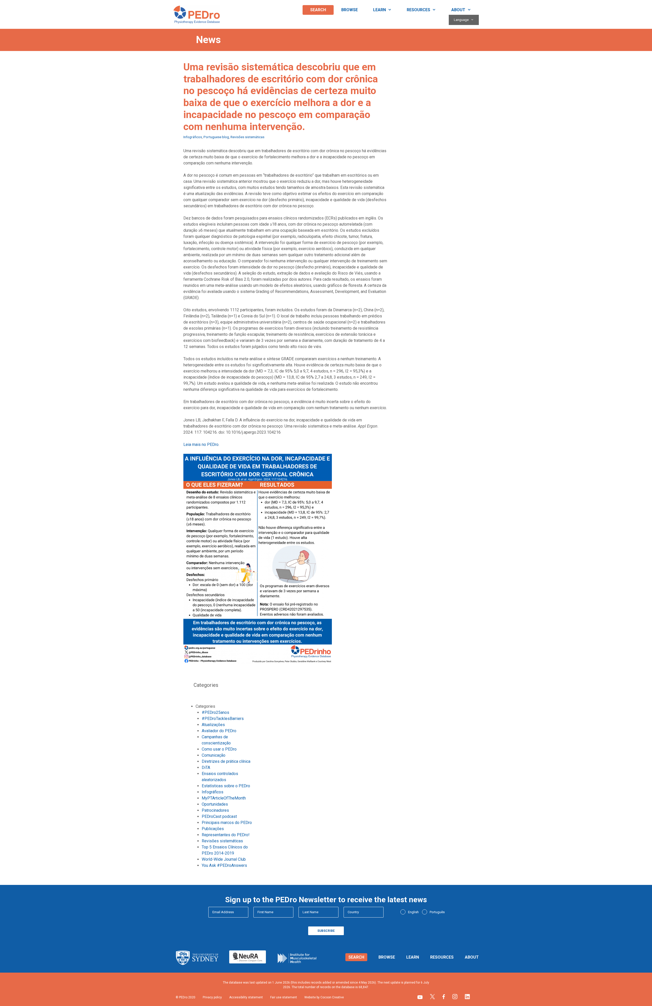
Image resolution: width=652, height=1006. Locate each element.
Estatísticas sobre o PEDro (226, 785)
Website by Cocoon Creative (324, 997)
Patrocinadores (215, 810)
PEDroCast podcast (219, 816)
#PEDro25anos (215, 712)
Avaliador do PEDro (219, 730)
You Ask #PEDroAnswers (224, 865)
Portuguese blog (216, 137)
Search (318, 9)
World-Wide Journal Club (224, 859)
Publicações (213, 828)
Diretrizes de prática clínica (226, 761)
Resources (418, 9)
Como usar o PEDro (219, 749)
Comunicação (213, 755)
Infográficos (192, 137)
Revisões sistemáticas (247, 137)
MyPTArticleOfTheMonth (224, 798)
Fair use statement (283, 997)
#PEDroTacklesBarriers (223, 718)
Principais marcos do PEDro (227, 822)
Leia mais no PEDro (201, 444)
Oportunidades (215, 804)
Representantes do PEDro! (226, 834)
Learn (379, 9)
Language (461, 20)
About (458, 9)
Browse (349, 9)
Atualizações (213, 724)
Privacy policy (212, 997)
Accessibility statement (246, 997)
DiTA (206, 767)
